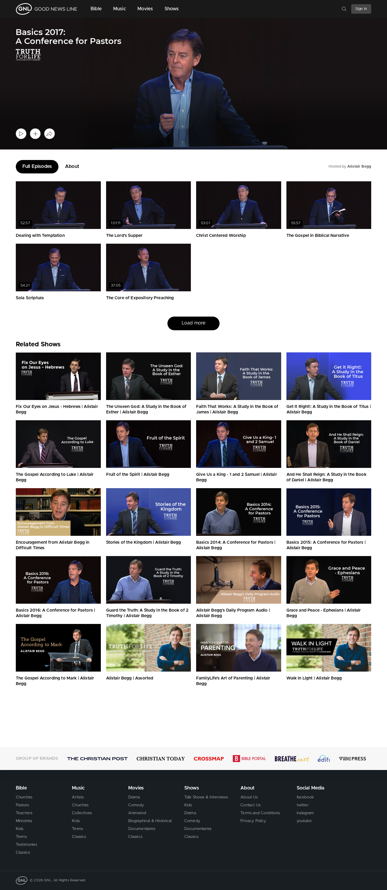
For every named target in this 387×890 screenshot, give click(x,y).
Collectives (82, 813)
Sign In (361, 9)
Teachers (24, 813)
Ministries (24, 821)
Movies (145, 9)
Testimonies (26, 845)
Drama (134, 797)
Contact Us (250, 805)
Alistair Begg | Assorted (129, 678)
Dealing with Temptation (40, 235)
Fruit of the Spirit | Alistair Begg (138, 474)
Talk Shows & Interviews (206, 797)
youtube (304, 821)
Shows (172, 9)
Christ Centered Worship (221, 235)
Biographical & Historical (150, 821)
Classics (23, 852)
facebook (305, 797)
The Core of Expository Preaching (140, 298)
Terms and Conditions (260, 813)
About (72, 166)
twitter (303, 805)
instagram (305, 813)
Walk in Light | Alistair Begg (314, 678)
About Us (249, 797)
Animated (137, 813)
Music (119, 9)
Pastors (22, 805)
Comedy (136, 805)
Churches (24, 797)
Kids (20, 829)
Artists (78, 797)
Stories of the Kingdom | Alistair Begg (143, 542)
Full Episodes (37, 166)
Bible (96, 9)
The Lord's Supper (124, 235)
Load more (193, 323)
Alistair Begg (359, 166)
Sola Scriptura (30, 298)
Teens (21, 837)
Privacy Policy (253, 821)
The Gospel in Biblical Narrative (317, 235)
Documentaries (141, 829)
